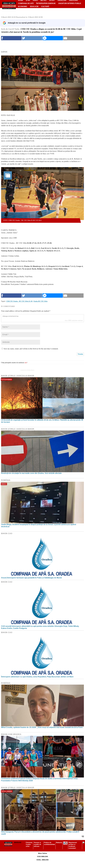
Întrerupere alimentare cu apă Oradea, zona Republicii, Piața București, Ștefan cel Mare (37, 677)
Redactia (59, 842)
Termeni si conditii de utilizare (37, 844)
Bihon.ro (17, 842)
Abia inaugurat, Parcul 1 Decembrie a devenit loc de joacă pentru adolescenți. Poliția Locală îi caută (40, 833)
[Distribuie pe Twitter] (32, 38)
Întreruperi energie (46, 3)
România (5, 480)
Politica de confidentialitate (49, 843)
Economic (22, 6)
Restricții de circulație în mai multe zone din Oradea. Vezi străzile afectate (31, 473)
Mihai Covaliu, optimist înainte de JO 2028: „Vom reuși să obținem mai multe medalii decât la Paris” (42, 727)
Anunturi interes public (69, 3)
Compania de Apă (26, 3)
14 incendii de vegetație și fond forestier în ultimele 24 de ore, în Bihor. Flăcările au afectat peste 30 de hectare (42, 421)
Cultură (45, 6)
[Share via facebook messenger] (52, 38)
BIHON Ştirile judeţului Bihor (17, 376)
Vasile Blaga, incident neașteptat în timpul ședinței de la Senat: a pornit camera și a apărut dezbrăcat (38, 525)
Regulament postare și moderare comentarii (73, 845)
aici (26, 362)
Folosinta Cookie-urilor (29, 844)
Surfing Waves (30, 370)
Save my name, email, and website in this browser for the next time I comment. (31, 348)
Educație (34, 6)
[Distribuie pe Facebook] (11, 38)
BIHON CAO (6, 533)
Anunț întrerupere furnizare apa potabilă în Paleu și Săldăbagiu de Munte (31, 578)
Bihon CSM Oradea (11, 734)
